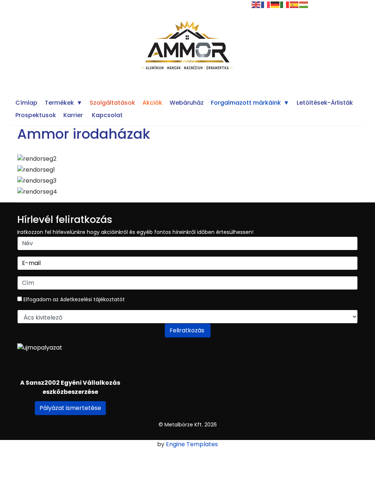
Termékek (59, 102)
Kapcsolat (107, 115)
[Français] (266, 4)
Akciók (152, 102)
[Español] (294, 4)
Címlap (26, 102)
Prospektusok (35, 115)
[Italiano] (285, 4)
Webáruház (187, 102)
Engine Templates (192, 444)
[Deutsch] (275, 4)
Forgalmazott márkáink (246, 102)
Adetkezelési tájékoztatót (92, 299)
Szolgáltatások (112, 102)
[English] (256, 4)
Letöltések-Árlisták (325, 102)
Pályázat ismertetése (70, 408)
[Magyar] (304, 4)
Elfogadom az (73, 299)
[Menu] (139, 2)
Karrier (73, 115)
